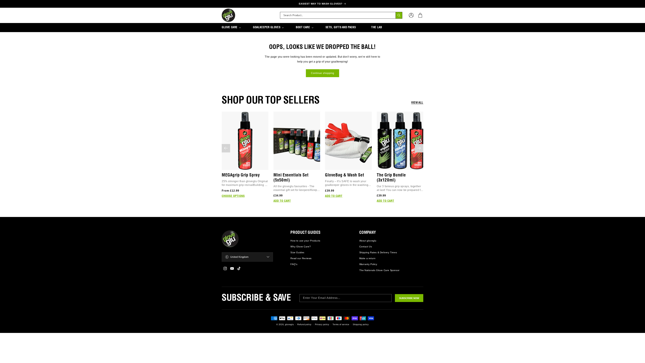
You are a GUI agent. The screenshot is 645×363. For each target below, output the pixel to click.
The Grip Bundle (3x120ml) (391, 177)
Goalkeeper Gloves (266, 27)
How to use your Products (305, 240)
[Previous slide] (226, 148)
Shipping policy (361, 324)
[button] (420, 15)
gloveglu (289, 324)
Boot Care (303, 27)
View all (417, 102)
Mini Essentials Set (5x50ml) (290, 177)
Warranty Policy (368, 264)
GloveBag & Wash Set (344, 175)
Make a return (367, 258)
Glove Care (230, 27)
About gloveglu (367, 240)
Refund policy (304, 324)
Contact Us (365, 246)
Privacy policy (322, 324)
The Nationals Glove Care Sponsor (379, 270)
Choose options (233, 195)
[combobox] (341, 15)
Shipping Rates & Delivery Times (378, 252)
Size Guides (297, 252)
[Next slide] (419, 148)
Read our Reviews (301, 258)
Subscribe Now (409, 298)
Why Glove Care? (300, 246)
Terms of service (341, 324)
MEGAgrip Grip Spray (241, 175)
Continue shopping (322, 73)
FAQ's (293, 264)
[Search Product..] (399, 15)
